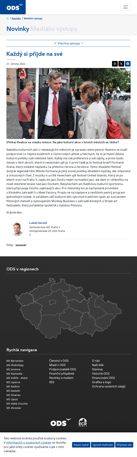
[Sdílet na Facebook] (128, 64)
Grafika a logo (101, 382)
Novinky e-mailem (61, 378)
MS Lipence (13, 382)
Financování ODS (103, 378)
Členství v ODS (59, 361)
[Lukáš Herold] (16, 228)
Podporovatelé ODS (62, 369)
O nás (96, 361)
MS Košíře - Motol (16, 378)
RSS (51, 382)
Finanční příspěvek (61, 373)
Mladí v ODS (57, 365)
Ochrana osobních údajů (108, 386)
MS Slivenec (13, 395)
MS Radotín (13, 390)
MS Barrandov (14, 360)
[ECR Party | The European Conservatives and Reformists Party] (83, 422)
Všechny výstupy (69, 43)
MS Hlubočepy (15, 365)
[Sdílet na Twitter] (121, 64)
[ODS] (61, 421)
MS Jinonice (13, 369)
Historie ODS (101, 373)
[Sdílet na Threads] (115, 64)
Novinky (16, 18)
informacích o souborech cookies (28, 443)
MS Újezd (12, 399)
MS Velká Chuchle (17, 403)
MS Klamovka (14, 373)
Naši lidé (97, 365)
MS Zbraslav (13, 408)
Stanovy (97, 369)
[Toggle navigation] (126, 7)
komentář (21, 245)
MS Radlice (13, 386)
